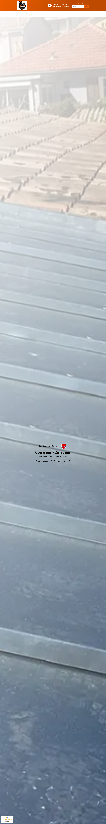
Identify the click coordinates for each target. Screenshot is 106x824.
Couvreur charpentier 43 (3, 13)
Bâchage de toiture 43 (32, 13)
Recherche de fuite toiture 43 (60, 13)
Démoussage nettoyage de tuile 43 (45, 13)
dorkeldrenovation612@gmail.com (60, 6)
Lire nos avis (7, 821)
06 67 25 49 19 (63, 4)
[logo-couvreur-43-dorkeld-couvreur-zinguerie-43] (22, 5)
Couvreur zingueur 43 (10, 13)
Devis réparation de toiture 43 (79, 13)
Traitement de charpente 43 (86, 13)
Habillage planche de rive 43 (102, 14)
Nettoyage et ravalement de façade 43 (95, 14)
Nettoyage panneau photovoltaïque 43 (17, 13)
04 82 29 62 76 (55, 4)
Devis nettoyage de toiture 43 (72, 13)
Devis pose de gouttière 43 (26, 13)
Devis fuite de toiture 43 (38, 13)
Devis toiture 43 (66, 13)
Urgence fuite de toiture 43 (52, 13)
